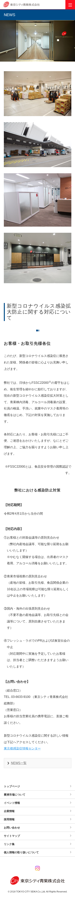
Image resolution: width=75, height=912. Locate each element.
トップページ (12, 786)
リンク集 (9, 844)
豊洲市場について (14, 794)
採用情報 (9, 819)
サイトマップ (12, 835)
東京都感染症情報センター (22, 748)
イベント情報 (12, 802)
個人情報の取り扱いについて (21, 852)
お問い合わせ (12, 827)
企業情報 (9, 811)
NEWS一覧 (19, 763)
